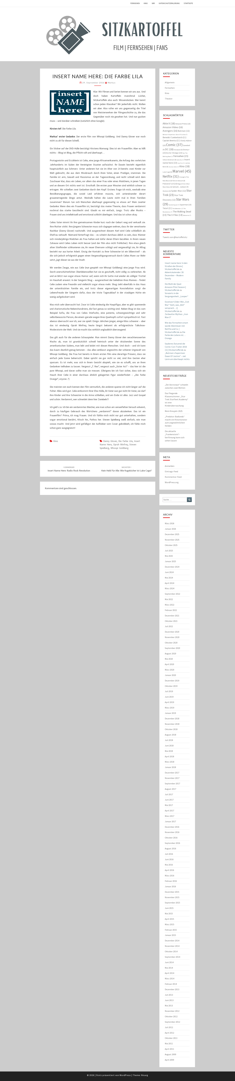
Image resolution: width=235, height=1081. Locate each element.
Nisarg (144, 1075)
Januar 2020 (170, 675)
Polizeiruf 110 (170, 183)
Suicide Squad (173, 205)
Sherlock (167, 191)
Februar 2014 (171, 984)
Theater (168, 98)
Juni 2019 (169, 696)
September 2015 (172, 902)
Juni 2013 (169, 1000)
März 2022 (169, 604)
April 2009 (169, 1059)
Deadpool (178, 150)
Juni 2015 (169, 908)
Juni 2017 (169, 799)
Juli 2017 (169, 794)
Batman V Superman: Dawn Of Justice (175, 134)
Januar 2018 (170, 767)
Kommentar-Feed (173, 477)
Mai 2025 (169, 556)
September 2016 (172, 843)
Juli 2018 (169, 740)
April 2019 (169, 702)
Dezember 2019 (172, 680)
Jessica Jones (174, 167)
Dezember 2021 (172, 615)
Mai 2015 (169, 913)
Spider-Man (178, 190)
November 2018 (172, 724)
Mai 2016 (169, 864)
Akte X (169, 123)
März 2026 (169, 523)
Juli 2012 (169, 1027)
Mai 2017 (169, 805)
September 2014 (172, 956)
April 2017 (169, 810)
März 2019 (169, 707)
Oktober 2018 (171, 729)
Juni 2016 (169, 859)
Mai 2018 (169, 751)
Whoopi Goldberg (120, 448)
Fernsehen (135, 3)
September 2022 (172, 593)
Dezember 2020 (172, 631)
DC (169, 149)
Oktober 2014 (171, 951)
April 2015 (169, 919)
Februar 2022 (171, 610)
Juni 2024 (169, 572)
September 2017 (172, 783)
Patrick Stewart (178, 181)
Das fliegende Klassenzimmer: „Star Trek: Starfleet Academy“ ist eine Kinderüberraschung (176, 399)
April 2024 (169, 583)
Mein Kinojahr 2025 (174, 411)
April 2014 (169, 973)
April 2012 (169, 1032)
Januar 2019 (170, 713)
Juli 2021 (169, 626)
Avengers (170, 130)
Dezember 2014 (172, 940)
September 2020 (172, 648)
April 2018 (169, 756)
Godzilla (180, 160)
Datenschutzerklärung (169, 3)
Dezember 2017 (172, 772)
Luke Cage (167, 172)
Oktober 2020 (171, 642)
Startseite (188, 3)
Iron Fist (181, 163)
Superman (185, 204)
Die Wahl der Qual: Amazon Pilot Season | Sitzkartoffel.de (175, 287)
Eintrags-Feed (171, 471)
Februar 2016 (171, 881)
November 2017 (172, 778)
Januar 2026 (170, 528)
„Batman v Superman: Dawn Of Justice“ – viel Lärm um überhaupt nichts (177, 356)
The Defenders (177, 208)
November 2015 (172, 897)
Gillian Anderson (169, 160)
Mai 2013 (169, 1005)
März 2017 (169, 816)
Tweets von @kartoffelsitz (175, 237)
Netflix (171, 176)
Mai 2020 (169, 658)
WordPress (125, 1075)
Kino (146, 3)
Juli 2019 (169, 691)
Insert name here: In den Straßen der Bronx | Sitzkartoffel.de (176, 266)
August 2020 (170, 653)
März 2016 (169, 875)
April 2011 (169, 1049)
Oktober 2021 (171, 621)
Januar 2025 (170, 561)
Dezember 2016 (172, 827)
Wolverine (187, 215)
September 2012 (172, 1021)
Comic (174, 144)
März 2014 (169, 978)
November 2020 (172, 637)
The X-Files (175, 214)
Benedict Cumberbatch (174, 137)
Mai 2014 (169, 967)
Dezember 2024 (172, 566)
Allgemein (169, 82)
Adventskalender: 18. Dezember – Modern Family (174, 275)
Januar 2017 (170, 821)
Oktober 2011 (171, 1038)
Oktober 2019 (171, 686)
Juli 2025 (169, 550)
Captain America (171, 140)
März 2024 (169, 588)
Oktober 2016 (171, 837)
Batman (184, 130)
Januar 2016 (170, 886)
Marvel (181, 171)
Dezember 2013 (172, 989)
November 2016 (172, 832)
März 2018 (169, 761)
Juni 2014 (169, 962)
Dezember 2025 (172, 534)
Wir (153, 3)
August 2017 (170, 789)
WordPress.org (172, 482)
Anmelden (169, 466)
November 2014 (172, 946)
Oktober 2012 (171, 1016)
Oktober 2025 (171, 545)
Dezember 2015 (172, 891)
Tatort (167, 208)
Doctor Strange (174, 153)
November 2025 (172, 539)
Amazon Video (173, 127)
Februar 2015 (171, 929)
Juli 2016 (169, 854)
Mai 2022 (169, 599)
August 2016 (170, 848)
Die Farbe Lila (125, 441)
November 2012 (172, 1011)
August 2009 (170, 1054)
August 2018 (170, 734)
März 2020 (169, 669)
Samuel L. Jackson (180, 187)
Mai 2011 (169, 1043)
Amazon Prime (182, 124)
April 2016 (169, 870)
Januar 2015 (170, 935)
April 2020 (169, 664)
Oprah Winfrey (120, 444)
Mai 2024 (169, 577)
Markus (112, 82)
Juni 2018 (169, 745)
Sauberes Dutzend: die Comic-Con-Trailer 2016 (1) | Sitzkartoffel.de (176, 346)
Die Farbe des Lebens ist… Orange (175, 335)
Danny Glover (110, 441)
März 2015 (169, 924)
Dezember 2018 (172, 718)
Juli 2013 (169, 994)
